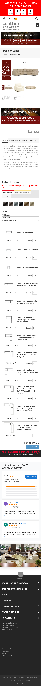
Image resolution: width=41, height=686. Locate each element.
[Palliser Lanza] (20, 70)
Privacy (28, 680)
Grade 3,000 (6, 196)
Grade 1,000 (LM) (8, 192)
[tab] (5, 140)
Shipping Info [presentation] (33, 140)
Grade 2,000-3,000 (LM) (22, 192)
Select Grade (6, 212)
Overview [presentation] (5, 140)
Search (13, 680)
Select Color (6, 217)
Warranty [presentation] (24, 140)
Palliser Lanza (11, 50)
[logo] (15, 26)
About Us (20, 680)
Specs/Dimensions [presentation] (14, 140)
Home (5, 54)
